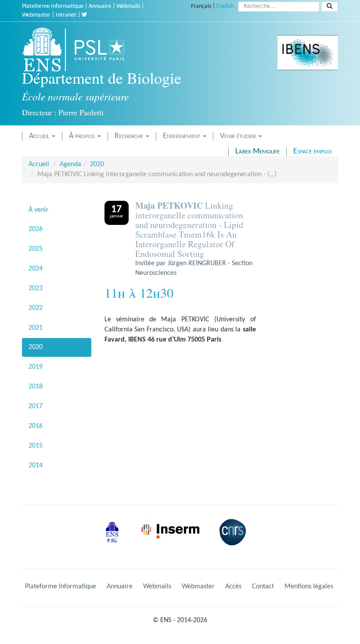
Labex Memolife (257, 151)
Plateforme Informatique (52, 6)
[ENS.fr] (45, 49)
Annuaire (100, 6)
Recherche (130, 136)
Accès (233, 586)
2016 (36, 426)
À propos (83, 136)
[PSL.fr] (107, 49)
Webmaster (36, 15)
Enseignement (182, 136)
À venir (39, 209)
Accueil (40, 136)
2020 (97, 164)
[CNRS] (235, 539)
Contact (263, 586)
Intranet (66, 15)
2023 (36, 288)
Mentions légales (308, 586)
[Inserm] (173, 539)
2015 (36, 445)
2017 (36, 406)
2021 (36, 327)
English (225, 6)
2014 (36, 465)
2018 (36, 386)
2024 (36, 268)
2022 (36, 308)
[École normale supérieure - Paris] (115, 539)
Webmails (128, 6)
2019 (36, 366)
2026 (36, 229)
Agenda (70, 164)
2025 (36, 249)
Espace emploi (312, 151)
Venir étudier (239, 136)
